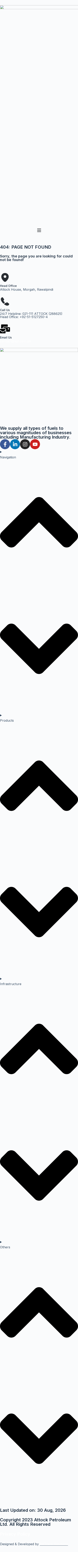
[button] (39, 230)
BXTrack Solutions (54, 1544)
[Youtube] (35, 444)
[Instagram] (25, 444)
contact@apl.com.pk (15, 341)
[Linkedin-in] (15, 444)
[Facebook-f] (5, 444)
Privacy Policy (15, 1534)
